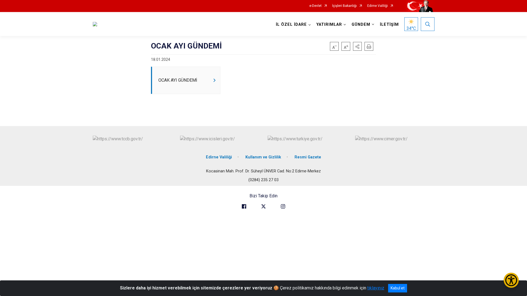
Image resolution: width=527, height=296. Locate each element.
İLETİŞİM (389, 24)
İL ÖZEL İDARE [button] (291, 24)
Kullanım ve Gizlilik (263, 157)
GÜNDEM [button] (361, 24)
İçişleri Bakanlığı (344, 6)
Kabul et (398, 288)
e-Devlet (315, 6)
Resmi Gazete (308, 157)
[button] (357, 46)
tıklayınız (375, 288)
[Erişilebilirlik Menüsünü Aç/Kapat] (511, 280)
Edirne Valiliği (377, 6)
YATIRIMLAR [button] (329, 24)
